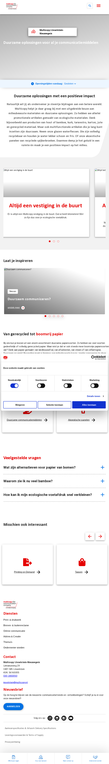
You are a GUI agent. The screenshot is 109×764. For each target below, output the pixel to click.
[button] (98, 5)
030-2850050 (10, 676)
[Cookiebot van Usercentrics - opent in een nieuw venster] (93, 358)
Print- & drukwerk (12, 620)
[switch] (41, 385)
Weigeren (20, 404)
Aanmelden (13, 706)
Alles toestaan (89, 404)
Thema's (7, 642)
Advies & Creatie (12, 636)
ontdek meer (14, 308)
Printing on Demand (24, 572)
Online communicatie (14, 631)
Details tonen (93, 396)
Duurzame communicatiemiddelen (24, 420)
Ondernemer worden (14, 647)
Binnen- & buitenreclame (16, 625)
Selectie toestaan (54, 404)
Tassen (78, 572)
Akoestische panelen (79, 420)
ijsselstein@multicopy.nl (15, 682)
